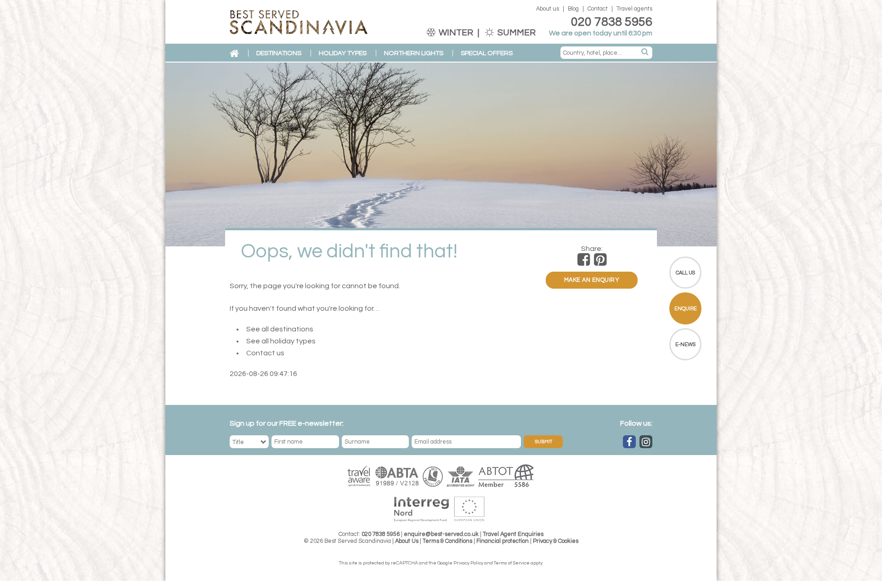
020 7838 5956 (611, 22)
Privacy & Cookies (555, 541)
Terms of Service (512, 563)
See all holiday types (281, 341)
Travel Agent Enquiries (513, 534)
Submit (543, 441)
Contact (598, 9)
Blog (573, 9)
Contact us (265, 353)
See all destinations (279, 329)
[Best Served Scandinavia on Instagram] (645, 441)
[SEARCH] (645, 52)
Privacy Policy (468, 563)
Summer (516, 32)
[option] (441, 154)
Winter (456, 32)
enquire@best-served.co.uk (441, 534)
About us (547, 9)
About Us (406, 541)
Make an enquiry (592, 280)
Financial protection (502, 541)
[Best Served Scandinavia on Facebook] (629, 441)
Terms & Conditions (447, 541)
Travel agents (634, 9)
